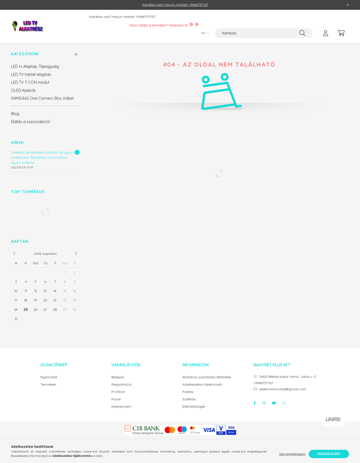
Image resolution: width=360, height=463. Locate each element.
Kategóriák (25, 54)
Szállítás (189, 399)
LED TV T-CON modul (30, 82)
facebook (254, 403)
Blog (15, 113)
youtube (274, 403)
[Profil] (325, 33)
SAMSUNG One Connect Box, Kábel (42, 98)
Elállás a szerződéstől (30, 121)
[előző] (14, 253)
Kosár (116, 399)
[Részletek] (77, 152)
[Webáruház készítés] (333, 421)
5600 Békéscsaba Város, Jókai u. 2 (287, 377)
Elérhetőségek (193, 406)
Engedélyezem (329, 454)
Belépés (117, 377)
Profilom (118, 392)
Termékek (48, 384)
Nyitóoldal (48, 377)
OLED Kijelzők (23, 90)
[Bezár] (347, 5)
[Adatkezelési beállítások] (284, 403)
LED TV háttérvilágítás (31, 74)
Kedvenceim (121, 406)
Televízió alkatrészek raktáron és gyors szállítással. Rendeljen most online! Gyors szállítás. (42, 157)
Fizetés (188, 392)
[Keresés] (302, 33)
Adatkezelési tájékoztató (202, 384)
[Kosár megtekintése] (341, 33)
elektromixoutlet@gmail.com (282, 389)
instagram (264, 403)
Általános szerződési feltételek (206, 377)
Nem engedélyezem (292, 454)
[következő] (76, 253)
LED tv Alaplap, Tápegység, (35, 66)
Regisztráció (121, 384)
